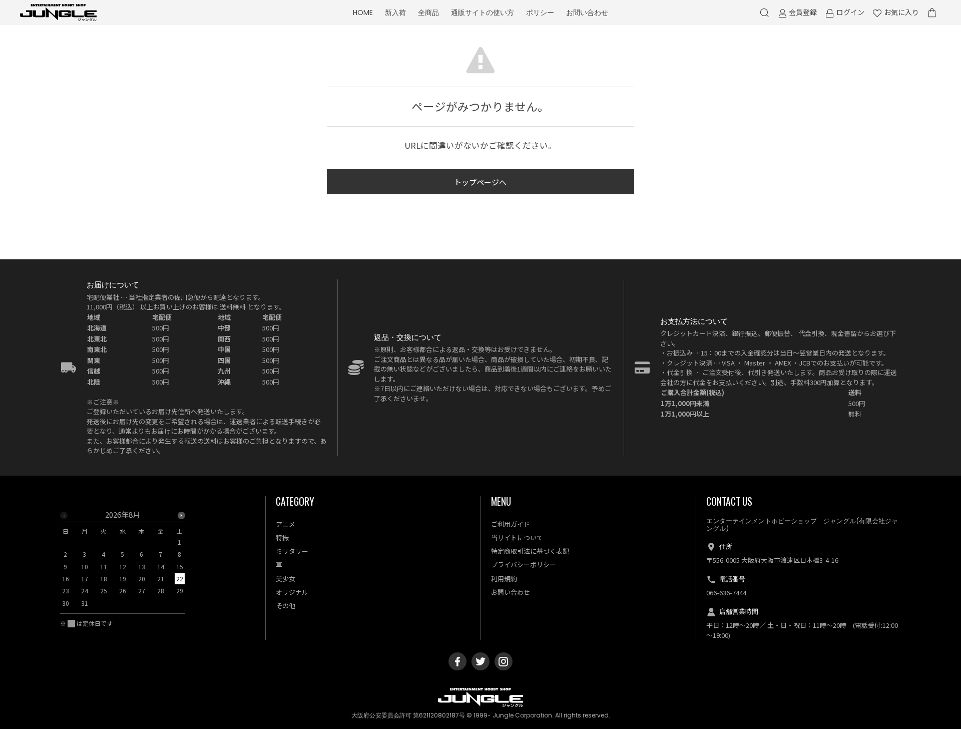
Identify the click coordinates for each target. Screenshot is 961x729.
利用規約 (504, 578)
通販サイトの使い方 (482, 13)
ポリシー (540, 13)
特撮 (282, 537)
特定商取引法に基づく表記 (530, 551)
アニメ (285, 524)
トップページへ (480, 182)
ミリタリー (292, 551)
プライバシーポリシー (523, 564)
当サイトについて (517, 537)
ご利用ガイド (510, 524)
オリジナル (292, 592)
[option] (122, 562)
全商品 (428, 13)
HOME (363, 13)
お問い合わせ (587, 13)
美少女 (285, 578)
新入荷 (395, 13)
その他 (285, 605)
